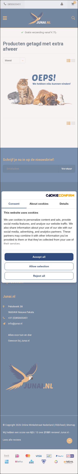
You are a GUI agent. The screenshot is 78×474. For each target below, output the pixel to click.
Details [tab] (64, 203)
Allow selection (39, 266)
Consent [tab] (14, 203)
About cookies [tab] (39, 203)
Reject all (39, 275)
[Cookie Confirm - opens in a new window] (60, 195)
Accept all (39, 256)
